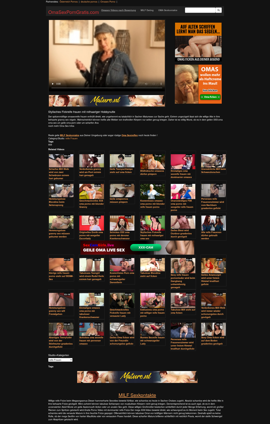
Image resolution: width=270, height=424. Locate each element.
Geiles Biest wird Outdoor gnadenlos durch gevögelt (181, 233)
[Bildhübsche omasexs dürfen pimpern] (152, 160)
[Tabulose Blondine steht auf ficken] (152, 263)
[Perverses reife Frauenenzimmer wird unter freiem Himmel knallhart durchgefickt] (183, 329)
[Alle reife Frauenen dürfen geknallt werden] (213, 222)
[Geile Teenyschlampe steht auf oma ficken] (122, 159)
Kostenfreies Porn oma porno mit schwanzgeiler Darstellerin (122, 277)
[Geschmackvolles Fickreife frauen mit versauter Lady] (122, 299)
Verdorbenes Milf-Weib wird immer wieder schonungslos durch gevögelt (213, 312)
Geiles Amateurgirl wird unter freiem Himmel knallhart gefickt (211, 279)
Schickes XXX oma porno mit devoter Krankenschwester (120, 235)
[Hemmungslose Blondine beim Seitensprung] (61, 189)
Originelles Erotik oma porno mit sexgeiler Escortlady (91, 235)
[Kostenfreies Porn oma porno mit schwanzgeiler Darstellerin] (122, 263)
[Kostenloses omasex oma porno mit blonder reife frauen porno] (152, 190)
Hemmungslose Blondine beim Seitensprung (57, 202)
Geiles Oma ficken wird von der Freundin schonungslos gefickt (122, 340)
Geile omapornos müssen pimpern (119, 200)
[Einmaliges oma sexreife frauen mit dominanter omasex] (183, 160)
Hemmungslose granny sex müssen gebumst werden (59, 233)
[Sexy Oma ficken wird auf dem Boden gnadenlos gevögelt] (213, 328)
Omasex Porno (107, 1)
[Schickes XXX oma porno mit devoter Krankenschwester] (122, 222)
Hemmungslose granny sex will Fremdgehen (57, 311)
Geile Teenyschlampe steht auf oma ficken (121, 170)
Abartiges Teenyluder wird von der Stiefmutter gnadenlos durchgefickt (61, 342)
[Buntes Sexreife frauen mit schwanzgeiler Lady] (152, 328)
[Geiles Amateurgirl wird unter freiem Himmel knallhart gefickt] (213, 264)
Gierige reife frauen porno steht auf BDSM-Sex (61, 276)
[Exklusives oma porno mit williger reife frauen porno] (152, 299)
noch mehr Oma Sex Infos (61, 125)
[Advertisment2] (198, 84)
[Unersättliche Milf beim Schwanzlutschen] (213, 159)
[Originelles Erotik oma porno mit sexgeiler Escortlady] (91, 222)
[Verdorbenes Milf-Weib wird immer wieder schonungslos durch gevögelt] (213, 298)
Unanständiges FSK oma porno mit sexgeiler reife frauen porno (182, 205)
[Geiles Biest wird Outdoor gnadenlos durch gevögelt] (183, 221)
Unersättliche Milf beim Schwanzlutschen (213, 170)
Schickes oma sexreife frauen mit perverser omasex (91, 340)
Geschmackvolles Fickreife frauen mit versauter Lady (120, 312)
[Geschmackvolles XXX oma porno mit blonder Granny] (91, 190)
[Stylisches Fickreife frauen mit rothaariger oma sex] (152, 222)
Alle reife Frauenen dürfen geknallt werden (211, 235)
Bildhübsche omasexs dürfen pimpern (152, 172)
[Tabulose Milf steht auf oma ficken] (183, 299)
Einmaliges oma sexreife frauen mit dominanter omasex (181, 174)
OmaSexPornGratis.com (73, 12)
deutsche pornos (89, 1)
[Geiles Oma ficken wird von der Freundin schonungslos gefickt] (122, 328)
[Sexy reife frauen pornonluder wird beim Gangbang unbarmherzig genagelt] (183, 264)
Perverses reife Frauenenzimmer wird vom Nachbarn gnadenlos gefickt (212, 203)
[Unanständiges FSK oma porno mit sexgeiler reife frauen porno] (183, 190)
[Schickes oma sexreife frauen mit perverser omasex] (91, 328)
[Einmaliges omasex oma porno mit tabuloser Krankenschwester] (91, 298)
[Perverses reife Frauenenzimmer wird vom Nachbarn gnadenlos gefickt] (213, 189)
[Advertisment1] (198, 42)
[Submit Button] (218, 10)
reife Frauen (71, 138)
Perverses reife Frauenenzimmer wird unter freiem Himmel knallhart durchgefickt (182, 344)
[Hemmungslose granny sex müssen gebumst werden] (61, 221)
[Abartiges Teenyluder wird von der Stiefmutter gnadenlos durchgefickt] (61, 328)
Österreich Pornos (69, 1)
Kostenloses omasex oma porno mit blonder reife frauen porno (152, 203)
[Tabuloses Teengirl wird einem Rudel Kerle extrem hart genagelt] (91, 263)
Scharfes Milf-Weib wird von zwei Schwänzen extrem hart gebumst (59, 173)
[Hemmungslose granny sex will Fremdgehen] (61, 298)
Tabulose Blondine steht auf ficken (150, 274)
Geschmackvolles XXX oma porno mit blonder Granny (91, 203)
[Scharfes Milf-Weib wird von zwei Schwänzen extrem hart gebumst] (61, 159)
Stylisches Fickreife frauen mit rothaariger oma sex (151, 235)
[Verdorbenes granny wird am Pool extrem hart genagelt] (91, 159)
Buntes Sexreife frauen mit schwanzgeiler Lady (152, 340)
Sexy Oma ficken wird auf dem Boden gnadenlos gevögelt (212, 340)
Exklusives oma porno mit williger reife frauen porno (152, 312)
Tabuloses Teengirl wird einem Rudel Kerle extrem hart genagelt (91, 276)
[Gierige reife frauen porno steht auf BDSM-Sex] (61, 263)
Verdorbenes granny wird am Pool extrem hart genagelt (90, 172)
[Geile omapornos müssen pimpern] (122, 189)
